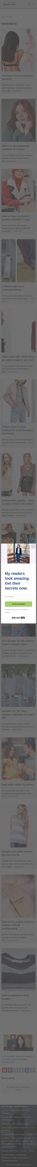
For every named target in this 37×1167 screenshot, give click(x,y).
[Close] (33, 546)
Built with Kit (18, 617)
